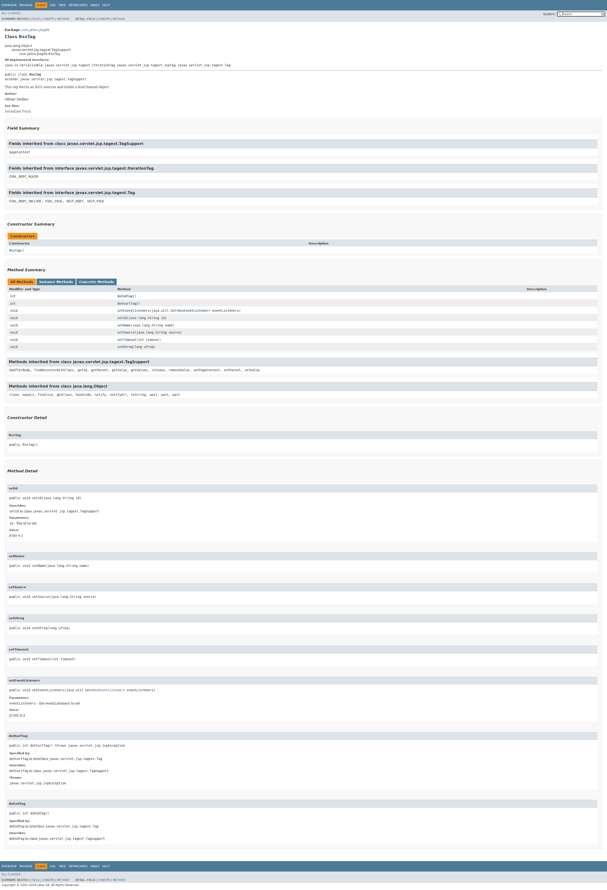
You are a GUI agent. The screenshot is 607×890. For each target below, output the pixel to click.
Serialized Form (18, 111)
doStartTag (126, 303)
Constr (48, 19)
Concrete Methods (96, 282)
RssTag (15, 250)
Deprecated (78, 5)
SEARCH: (549, 14)
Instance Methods (56, 282)
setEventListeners (133, 310)
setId (122, 318)
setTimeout (126, 340)
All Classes (11, 13)
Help (106, 5)
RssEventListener (193, 310)
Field (35, 19)
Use (53, 5)
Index (94, 5)
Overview (9, 5)
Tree (62, 5)
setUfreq (125, 347)
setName (124, 325)
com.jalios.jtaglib (35, 30)
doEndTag (125, 296)
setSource (125, 332)
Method (63, 19)
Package (25, 5)
